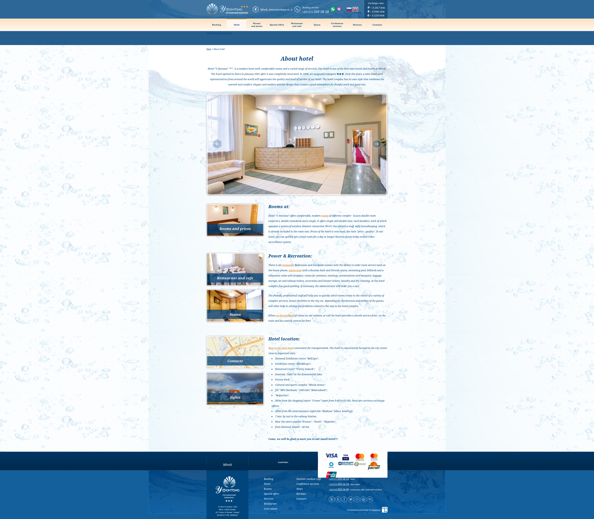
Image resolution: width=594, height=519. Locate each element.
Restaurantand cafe (297, 24)
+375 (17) (339, 479)
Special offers (277, 25)
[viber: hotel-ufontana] (339, 9)
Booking (216, 25)
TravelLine (375, 510)
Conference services (307, 484)
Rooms (268, 489)
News (299, 489)
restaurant (288, 265)
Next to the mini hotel (280, 348)
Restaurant (270, 503)
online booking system (219, 33)
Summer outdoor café (308, 479)
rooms (324, 215)
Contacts (377, 25)
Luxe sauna (270, 508)
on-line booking (285, 315)
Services (357, 25)
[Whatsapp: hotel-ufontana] (332, 9)
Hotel (236, 25)
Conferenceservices (337, 24)
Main (209, 49)
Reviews (301, 493)
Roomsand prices (256, 24)
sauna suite (295, 270)
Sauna (317, 25)
